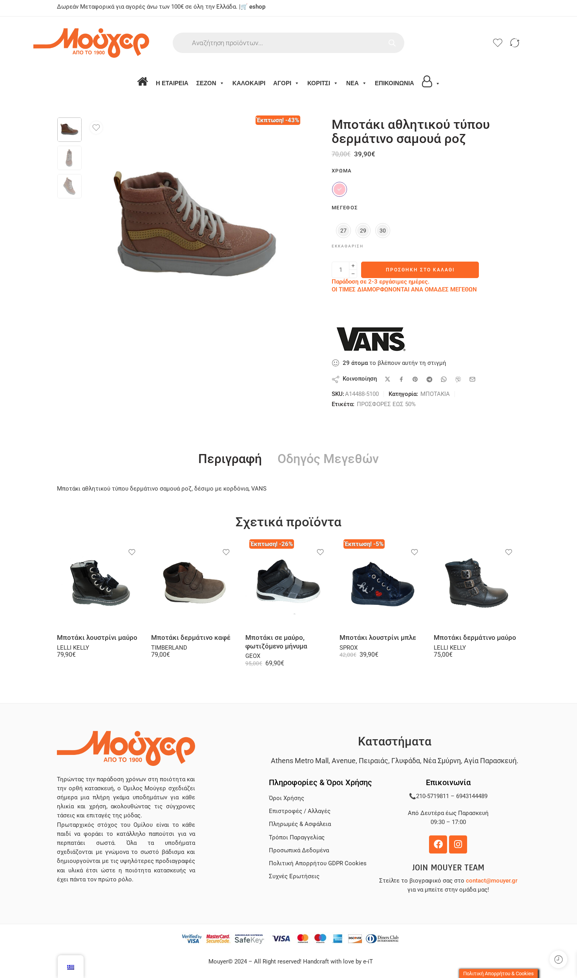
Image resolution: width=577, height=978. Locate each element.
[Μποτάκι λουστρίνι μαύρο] (100, 584)
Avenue (344, 760)
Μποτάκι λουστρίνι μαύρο (97, 637)
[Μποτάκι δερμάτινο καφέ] (194, 584)
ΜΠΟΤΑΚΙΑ (435, 394)
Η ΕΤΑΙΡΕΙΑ (172, 83)
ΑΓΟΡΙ (282, 83)
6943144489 (472, 796)
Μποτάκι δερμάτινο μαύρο (475, 637)
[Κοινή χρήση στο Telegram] (429, 379)
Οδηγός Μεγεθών (328, 459)
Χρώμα (342, 171)
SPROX (349, 648)
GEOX (252, 656)
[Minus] (353, 274)
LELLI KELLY (73, 648)
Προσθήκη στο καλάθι (420, 270)
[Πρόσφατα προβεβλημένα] (558, 959)
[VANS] (371, 339)
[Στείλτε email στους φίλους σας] (472, 379)
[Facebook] (438, 844)
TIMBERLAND (169, 648)
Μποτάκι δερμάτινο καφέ (190, 637)
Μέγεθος (345, 208)
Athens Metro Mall (300, 760)
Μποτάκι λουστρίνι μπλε (378, 637)
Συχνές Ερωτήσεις (294, 876)
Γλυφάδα (405, 760)
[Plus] (353, 266)
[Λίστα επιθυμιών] (96, 127)
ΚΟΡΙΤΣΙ (318, 83)
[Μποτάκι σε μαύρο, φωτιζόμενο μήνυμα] (288, 584)
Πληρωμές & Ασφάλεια (300, 824)
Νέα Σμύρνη (442, 760)
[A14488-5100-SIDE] (69, 129)
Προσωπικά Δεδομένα (299, 850)
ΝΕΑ (352, 83)
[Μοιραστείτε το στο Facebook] (401, 379)
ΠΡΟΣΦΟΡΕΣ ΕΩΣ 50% (386, 404)
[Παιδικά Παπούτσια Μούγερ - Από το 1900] (115, 43)
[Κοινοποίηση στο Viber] (458, 379)
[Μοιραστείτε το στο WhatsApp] (443, 379)
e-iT (367, 961)
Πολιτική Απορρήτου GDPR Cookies (318, 863)
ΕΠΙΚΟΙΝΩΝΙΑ (394, 83)
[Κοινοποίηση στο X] (388, 379)
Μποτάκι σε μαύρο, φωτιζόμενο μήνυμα (276, 642)
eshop (257, 7)
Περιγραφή (230, 459)
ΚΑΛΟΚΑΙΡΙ (248, 83)
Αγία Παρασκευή (490, 760)
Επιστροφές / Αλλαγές (299, 811)
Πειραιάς (373, 760)
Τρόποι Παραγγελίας (297, 837)
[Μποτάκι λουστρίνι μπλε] (383, 584)
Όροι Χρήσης (286, 798)
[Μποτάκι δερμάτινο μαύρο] (477, 584)
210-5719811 (432, 796)
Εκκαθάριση (347, 246)
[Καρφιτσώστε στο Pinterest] (415, 379)
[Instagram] (458, 844)
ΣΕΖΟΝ (206, 83)
